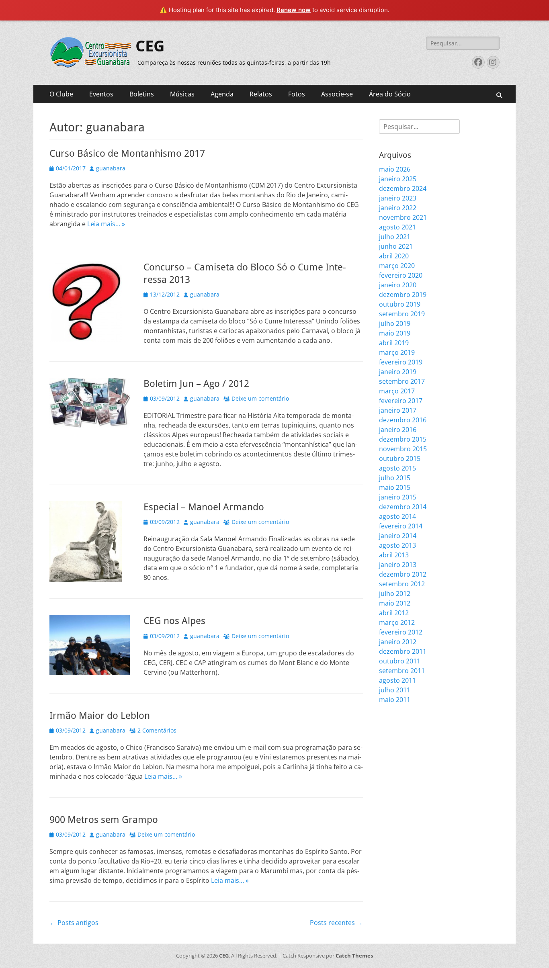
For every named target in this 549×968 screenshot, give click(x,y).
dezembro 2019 (402, 294)
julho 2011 (394, 690)
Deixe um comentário (260, 398)
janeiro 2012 (397, 641)
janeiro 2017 (397, 410)
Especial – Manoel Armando (203, 507)
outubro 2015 (399, 458)
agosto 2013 (397, 545)
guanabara (110, 168)
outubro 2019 (399, 304)
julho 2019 (394, 323)
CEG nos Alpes (174, 620)
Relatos (261, 94)
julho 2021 (394, 236)
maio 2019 (394, 333)
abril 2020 (394, 256)
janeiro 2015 (397, 497)
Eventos (101, 94)
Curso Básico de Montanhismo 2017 (127, 153)
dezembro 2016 (402, 419)
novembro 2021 (403, 217)
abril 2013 (394, 555)
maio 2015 (394, 487)
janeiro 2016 (397, 429)
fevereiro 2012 (400, 632)
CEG (150, 46)
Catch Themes (354, 955)
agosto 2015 (397, 468)
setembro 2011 (402, 670)
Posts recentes (336, 922)
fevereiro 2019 (400, 362)
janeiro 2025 (397, 178)
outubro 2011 (399, 661)
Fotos (296, 94)
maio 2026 (394, 169)
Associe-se (337, 94)
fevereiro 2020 (400, 275)
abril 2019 (394, 342)
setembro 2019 (402, 313)
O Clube (61, 94)
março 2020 (397, 265)
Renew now (294, 10)
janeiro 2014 (397, 535)
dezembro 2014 (402, 506)
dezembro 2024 (402, 188)
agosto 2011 (397, 680)
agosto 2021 (397, 227)
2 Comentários (156, 730)
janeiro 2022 (397, 207)
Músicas (182, 94)
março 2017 (397, 391)
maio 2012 (394, 603)
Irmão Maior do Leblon (99, 715)
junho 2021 (396, 246)
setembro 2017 (402, 381)
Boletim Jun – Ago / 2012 (196, 383)
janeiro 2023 (397, 198)
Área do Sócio (390, 94)
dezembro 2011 (402, 651)
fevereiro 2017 (400, 400)
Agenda (222, 94)
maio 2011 (394, 699)
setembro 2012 (402, 583)
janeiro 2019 (397, 371)
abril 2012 (394, 612)
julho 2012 (394, 593)
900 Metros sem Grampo (103, 819)
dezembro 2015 (402, 439)
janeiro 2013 (397, 564)
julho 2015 (394, 477)
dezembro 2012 (402, 574)
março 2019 (397, 352)
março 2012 (397, 622)
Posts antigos (73, 922)
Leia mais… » (106, 223)
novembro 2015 (403, 448)
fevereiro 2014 (400, 526)
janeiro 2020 (397, 284)
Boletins (141, 94)
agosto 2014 (397, 516)
